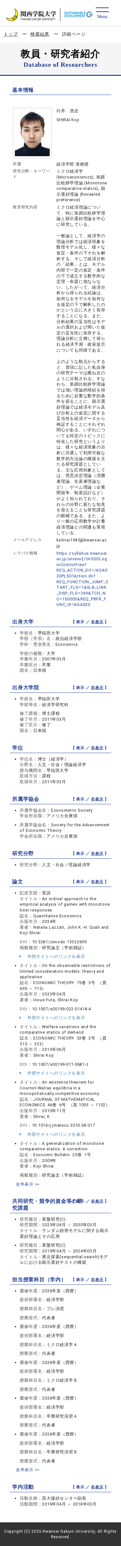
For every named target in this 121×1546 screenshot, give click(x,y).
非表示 (97, 622)
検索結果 (39, 34)
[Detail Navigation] (102, 13)
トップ (11, 34)
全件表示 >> (28, 1184)
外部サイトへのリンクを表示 (55, 956)
